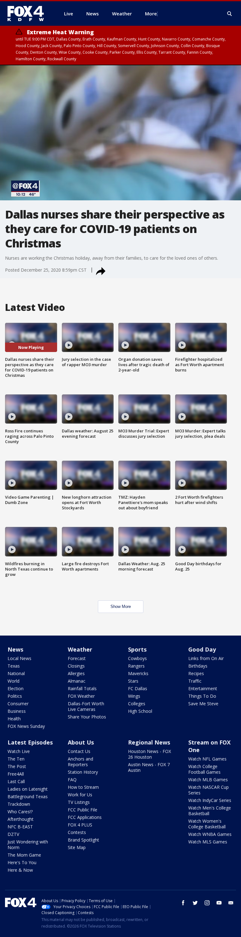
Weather (80, 649)
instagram (207, 903)
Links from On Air (206, 658)
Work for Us (80, 795)
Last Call (16, 781)
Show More (120, 606)
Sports (137, 649)
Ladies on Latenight (28, 789)
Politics (15, 696)
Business (17, 711)
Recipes (196, 673)
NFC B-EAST (20, 827)
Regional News (149, 742)
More (151, 13)
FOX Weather (81, 696)
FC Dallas (137, 688)
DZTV (13, 834)
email (231, 903)
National (16, 673)
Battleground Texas (28, 796)
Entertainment (202, 688)
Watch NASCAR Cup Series (208, 790)
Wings (134, 696)
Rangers (136, 666)
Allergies (76, 673)
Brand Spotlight (83, 840)
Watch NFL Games (207, 759)
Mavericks (138, 673)
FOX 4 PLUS (80, 825)
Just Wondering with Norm (28, 844)
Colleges (136, 704)
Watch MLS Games (207, 842)
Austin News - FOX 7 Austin (149, 767)
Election (16, 688)
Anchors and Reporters (80, 761)
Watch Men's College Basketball (209, 810)
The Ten (16, 759)
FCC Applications (85, 817)
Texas (14, 666)
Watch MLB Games (208, 780)
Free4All (16, 774)
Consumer (18, 704)
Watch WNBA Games (210, 834)
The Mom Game (24, 855)
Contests (77, 832)
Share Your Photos (87, 717)
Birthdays (197, 666)
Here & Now (20, 870)
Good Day (202, 649)
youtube (219, 903)
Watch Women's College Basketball (207, 824)
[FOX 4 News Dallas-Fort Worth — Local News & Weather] (28, 13)
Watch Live (19, 751)
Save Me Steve (203, 704)
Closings (76, 666)
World (13, 681)
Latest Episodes (30, 742)
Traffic (194, 681)
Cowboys (137, 658)
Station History (83, 772)
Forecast (77, 658)
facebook (183, 903)
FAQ (72, 780)
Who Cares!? (20, 812)
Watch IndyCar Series (209, 800)
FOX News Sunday (26, 726)
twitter (195, 903)
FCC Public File (82, 810)
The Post (17, 766)
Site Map (77, 847)
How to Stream (83, 787)
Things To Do (202, 696)
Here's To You (22, 862)
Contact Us (79, 751)
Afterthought (21, 819)
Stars (133, 681)
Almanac (76, 681)
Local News (19, 658)
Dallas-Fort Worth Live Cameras (86, 706)
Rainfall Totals (82, 688)
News (15, 649)
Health (14, 719)
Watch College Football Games (204, 769)
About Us (81, 742)
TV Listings (79, 802)
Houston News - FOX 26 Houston (149, 754)
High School (140, 711)
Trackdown (19, 804)
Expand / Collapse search (229, 14)
